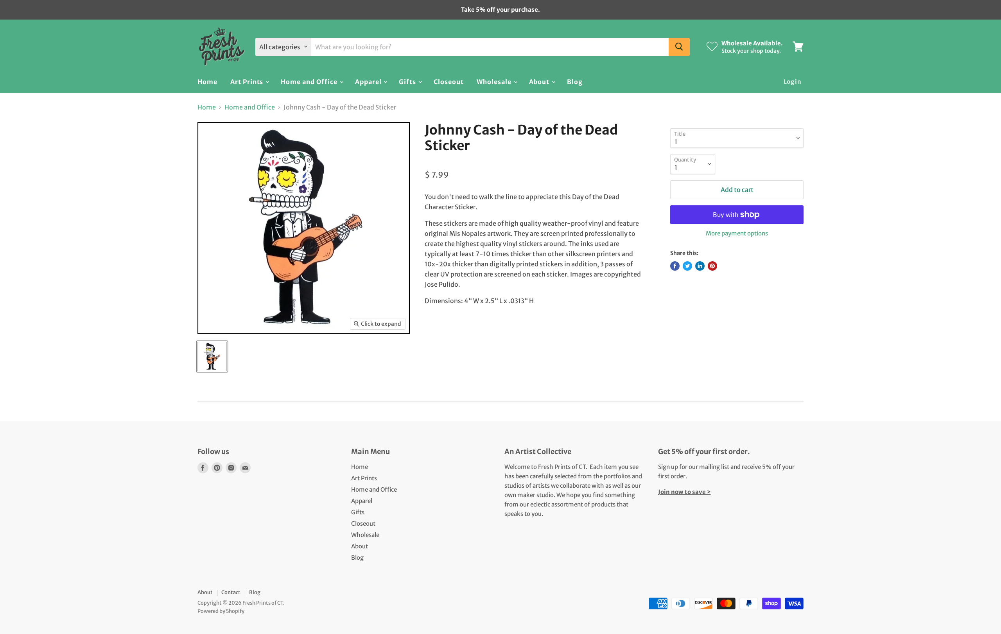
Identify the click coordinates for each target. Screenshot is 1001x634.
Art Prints (247, 81)
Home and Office (310, 81)
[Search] (679, 47)
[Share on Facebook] (675, 266)
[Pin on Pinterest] (712, 266)
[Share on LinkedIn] (700, 266)
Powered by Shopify (220, 611)
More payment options (737, 233)
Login (793, 81)
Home (207, 81)
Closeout (449, 81)
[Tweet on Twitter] (687, 266)
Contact (230, 592)
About (540, 81)
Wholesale (495, 81)
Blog (575, 81)
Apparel (369, 81)
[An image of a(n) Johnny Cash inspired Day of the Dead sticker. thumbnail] (212, 356)
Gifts (408, 81)
